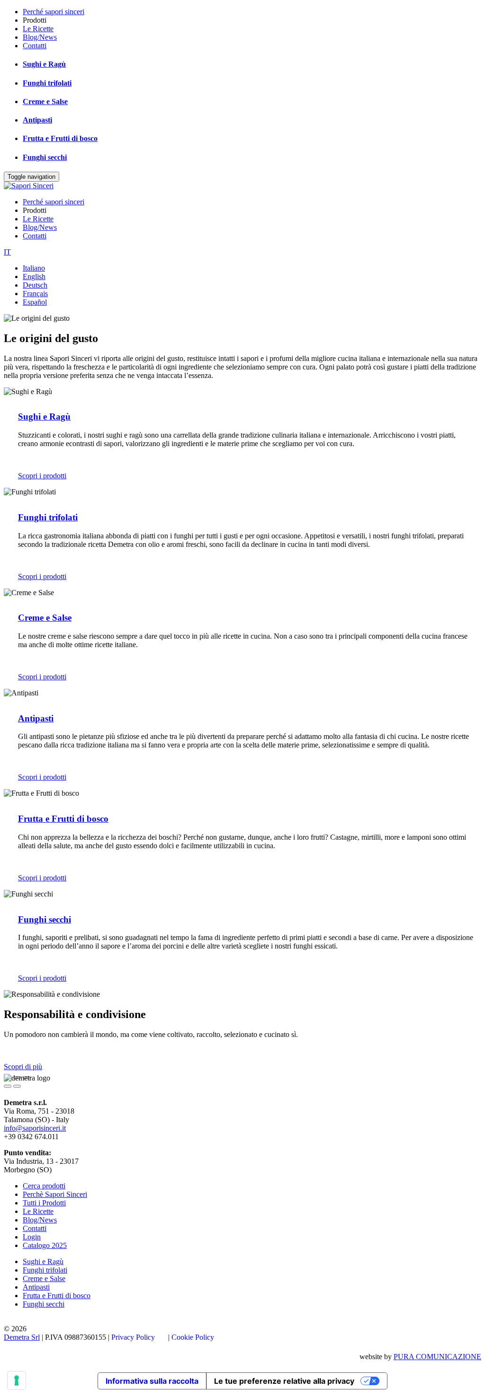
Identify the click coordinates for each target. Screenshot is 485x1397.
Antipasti (37, 120)
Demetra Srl (22, 1337)
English (34, 276)
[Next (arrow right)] (17, 1086)
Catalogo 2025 (45, 1245)
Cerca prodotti (44, 1186)
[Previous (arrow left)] (7, 1086)
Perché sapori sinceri (53, 12)
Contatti (34, 46)
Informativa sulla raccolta (152, 1381)
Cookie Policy (192, 1337)
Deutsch (35, 285)
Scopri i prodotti (42, 476)
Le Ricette (38, 29)
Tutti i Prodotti (44, 1203)
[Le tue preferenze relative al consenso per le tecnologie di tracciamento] (17, 1380)
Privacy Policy (133, 1337)
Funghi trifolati (47, 83)
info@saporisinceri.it (35, 1128)
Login (32, 1237)
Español (35, 302)
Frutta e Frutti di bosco (60, 138)
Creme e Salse (45, 101)
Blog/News (40, 37)
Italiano (34, 268)
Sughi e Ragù (44, 64)
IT (7, 252)
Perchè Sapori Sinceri (55, 1194)
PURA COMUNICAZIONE (437, 1357)
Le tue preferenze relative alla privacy (284, 1381)
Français (35, 294)
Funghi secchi (45, 157)
